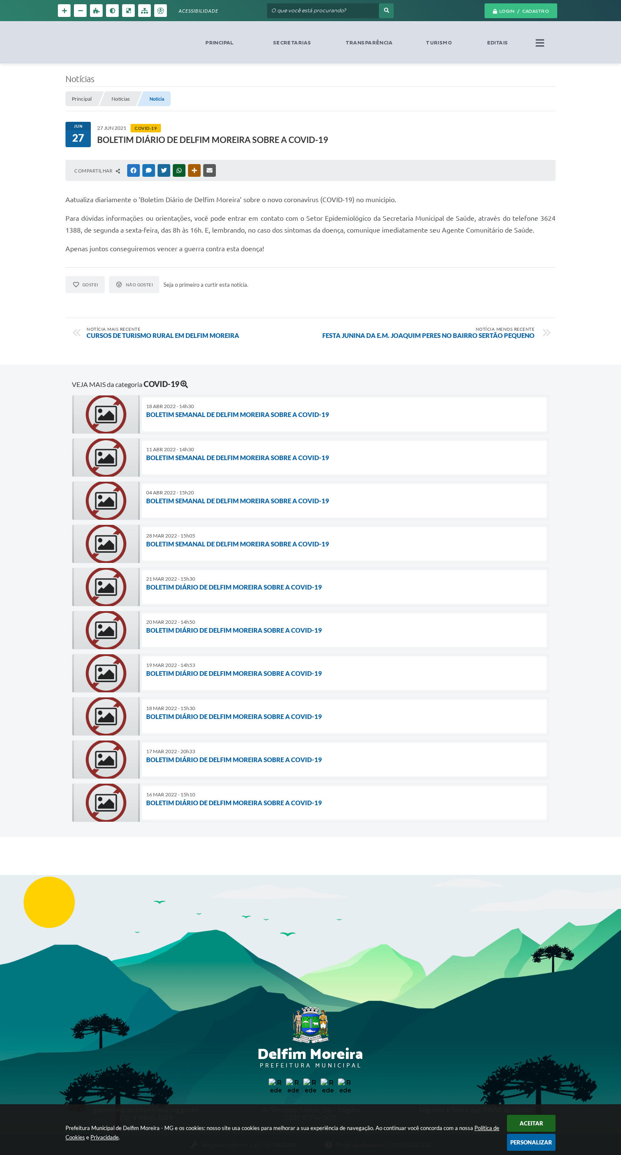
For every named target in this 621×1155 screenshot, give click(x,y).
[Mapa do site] (144, 10)
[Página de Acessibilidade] (160, 10)
